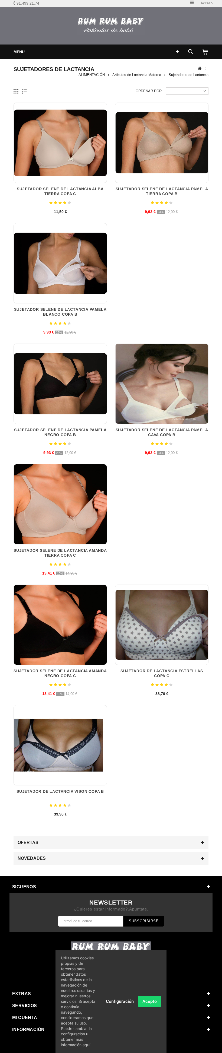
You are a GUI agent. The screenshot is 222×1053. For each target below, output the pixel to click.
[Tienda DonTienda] (111, 26)
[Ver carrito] (205, 52)
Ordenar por (149, 91)
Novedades (32, 858)
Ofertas (28, 842)
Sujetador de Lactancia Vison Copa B (60, 791)
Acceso (207, 3)
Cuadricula (16, 91)
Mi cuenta (24, 1017)
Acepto (149, 1001)
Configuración (120, 1001)
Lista (24, 91)
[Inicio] (200, 68)
